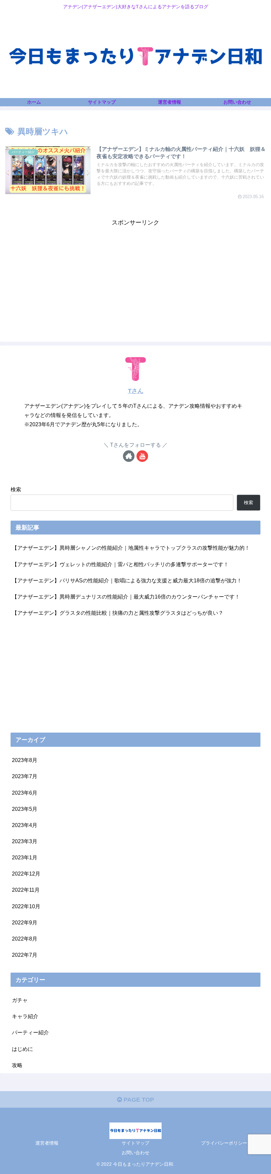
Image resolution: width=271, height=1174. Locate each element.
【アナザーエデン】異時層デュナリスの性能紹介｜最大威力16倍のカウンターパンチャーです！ (126, 597)
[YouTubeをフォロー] (142, 456)
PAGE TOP (138, 1099)
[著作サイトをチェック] (129, 456)
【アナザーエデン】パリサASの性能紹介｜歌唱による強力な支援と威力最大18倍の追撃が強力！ (127, 580)
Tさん (135, 391)
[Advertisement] (135, 274)
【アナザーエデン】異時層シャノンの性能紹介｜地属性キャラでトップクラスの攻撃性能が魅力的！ (131, 548)
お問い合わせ (135, 1152)
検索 (16, 489)
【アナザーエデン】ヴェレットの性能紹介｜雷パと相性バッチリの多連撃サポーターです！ (120, 564)
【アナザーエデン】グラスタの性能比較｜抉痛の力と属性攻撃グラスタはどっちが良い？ (117, 613)
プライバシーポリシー (224, 1143)
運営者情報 (46, 1143)
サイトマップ (135, 1143)
